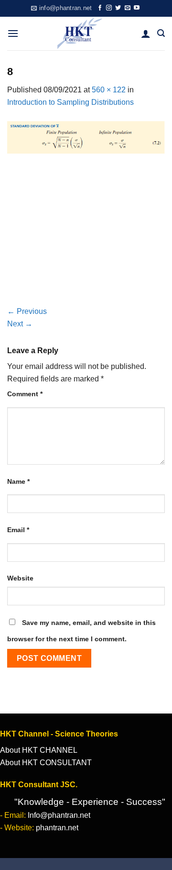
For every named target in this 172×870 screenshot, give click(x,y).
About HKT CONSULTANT (46, 762)
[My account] (145, 33)
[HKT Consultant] (80, 33)
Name (18, 481)
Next (19, 324)
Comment (25, 394)
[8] (86, 137)
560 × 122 (109, 90)
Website (20, 578)
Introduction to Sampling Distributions (70, 102)
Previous (27, 311)
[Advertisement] (86, 235)
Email (18, 530)
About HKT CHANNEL (38, 750)
